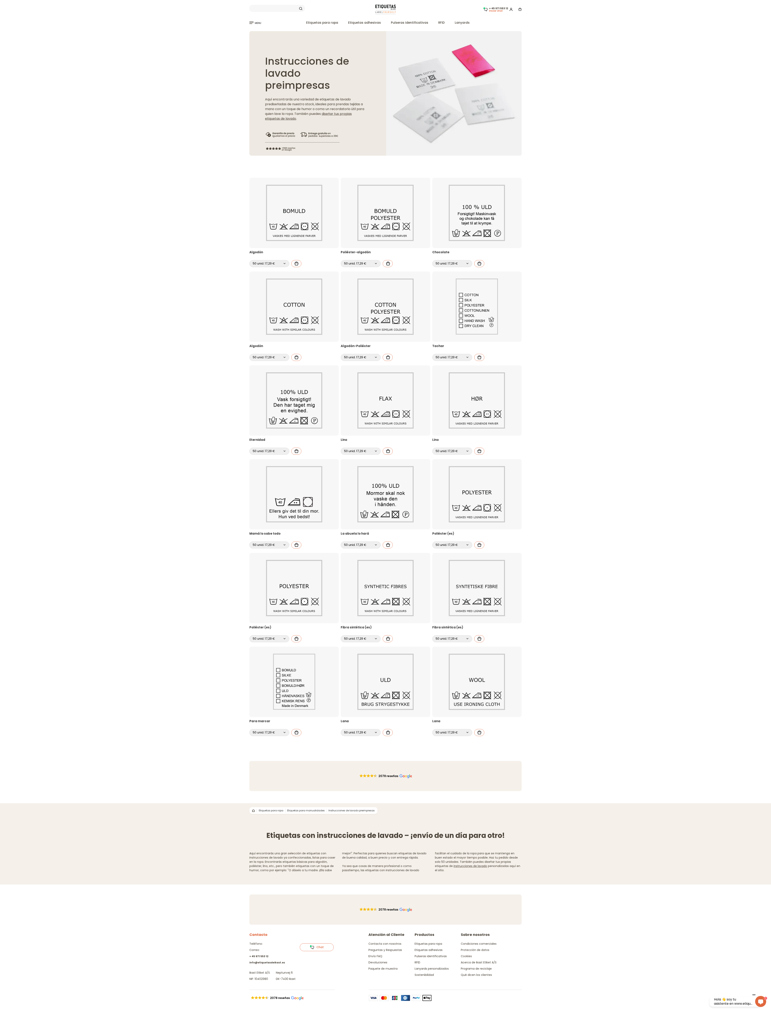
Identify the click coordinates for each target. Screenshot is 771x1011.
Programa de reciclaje (476, 969)
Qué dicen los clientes (476, 975)
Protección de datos (475, 950)
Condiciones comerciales (479, 944)
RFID (441, 22)
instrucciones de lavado (470, 866)
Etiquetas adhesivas (364, 22)
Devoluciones (377, 962)
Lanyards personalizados (432, 969)
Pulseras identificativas (409, 22)
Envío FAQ (375, 956)
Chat (319, 947)
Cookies (466, 956)
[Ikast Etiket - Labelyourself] (385, 9)
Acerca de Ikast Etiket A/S (479, 962)
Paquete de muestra (383, 969)
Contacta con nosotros (384, 944)
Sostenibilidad (424, 975)
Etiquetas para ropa (322, 22)
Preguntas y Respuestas (385, 950)
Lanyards (462, 22)
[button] (385, 776)
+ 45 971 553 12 (258, 956)
